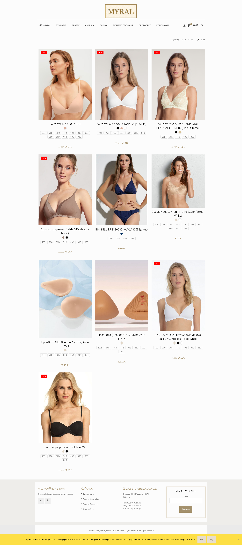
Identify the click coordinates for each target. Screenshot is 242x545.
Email (186, 496)
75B (51, 133)
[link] (181, 39)
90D (79, 137)
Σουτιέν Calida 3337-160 (65, 124)
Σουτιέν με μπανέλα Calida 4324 (65, 447)
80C (79, 133)
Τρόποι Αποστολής (91, 499)
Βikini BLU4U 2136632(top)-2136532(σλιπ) (121, 229)
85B (86, 133)
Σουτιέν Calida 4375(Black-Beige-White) (121, 124)
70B (43, 133)
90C (72, 137)
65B (43, 355)
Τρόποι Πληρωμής (90, 504)
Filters (202, 40)
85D (58, 137)
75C (58, 133)
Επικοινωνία (88, 494)
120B (100, 348)
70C (51, 242)
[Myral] (121, 10)
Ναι (201, 539)
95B (185, 228)
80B (72, 133)
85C (51, 137)
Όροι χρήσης (88, 509)
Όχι (211, 539)
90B (65, 137)
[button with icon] (41, 501)
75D (65, 133)
